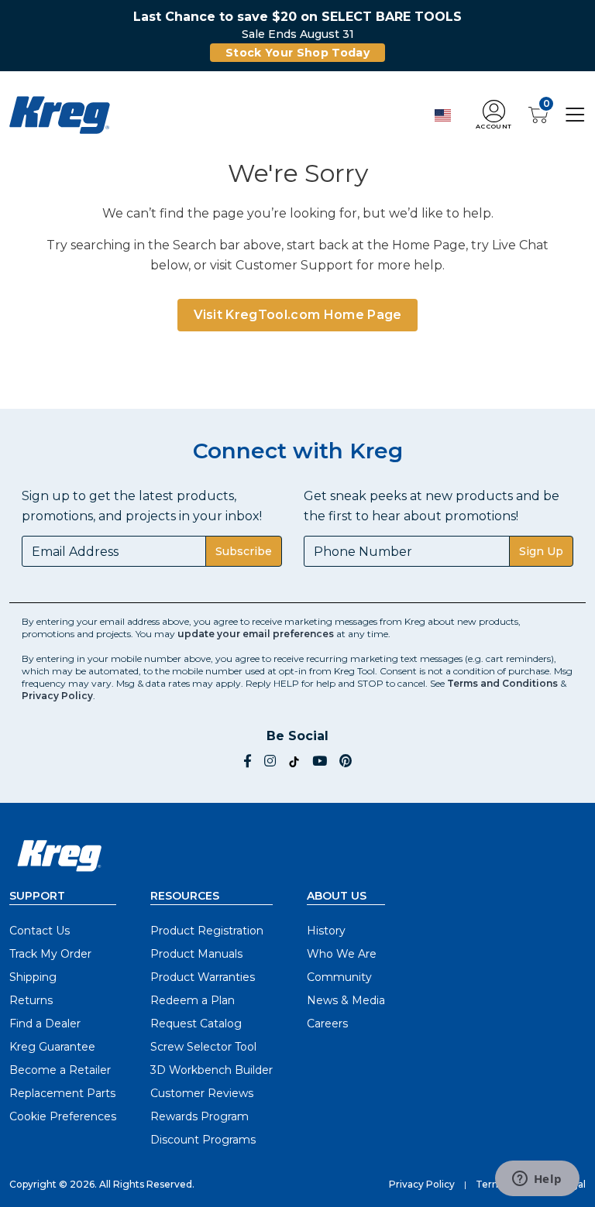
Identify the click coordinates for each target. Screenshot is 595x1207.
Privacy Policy (57, 695)
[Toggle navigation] (575, 114)
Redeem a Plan (192, 1000)
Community (339, 977)
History (326, 931)
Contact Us (39, 931)
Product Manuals (196, 954)
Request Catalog (196, 1023)
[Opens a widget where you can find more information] (537, 1180)
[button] (493, 115)
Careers (327, 1023)
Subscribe (243, 551)
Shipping (33, 977)
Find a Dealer (45, 1023)
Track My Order (50, 954)
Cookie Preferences (62, 1116)
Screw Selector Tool (203, 1047)
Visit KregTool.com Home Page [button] (298, 314)
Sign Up (541, 551)
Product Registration (206, 931)
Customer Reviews (201, 1093)
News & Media (346, 1000)
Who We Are (342, 954)
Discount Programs (203, 1140)
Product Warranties (202, 977)
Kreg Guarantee (52, 1047)
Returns (31, 1000)
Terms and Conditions (502, 683)
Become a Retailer (60, 1070)
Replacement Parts (62, 1093)
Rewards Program (199, 1116)
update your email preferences (255, 634)
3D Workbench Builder (211, 1070)
